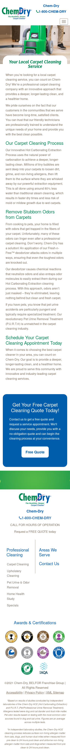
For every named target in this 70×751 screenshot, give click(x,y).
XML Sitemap (55, 692)
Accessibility (14, 692)
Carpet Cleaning (18, 564)
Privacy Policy (34, 692)
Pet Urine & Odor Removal (18, 584)
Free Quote (35, 452)
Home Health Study (15, 596)
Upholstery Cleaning (14, 573)
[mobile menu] (64, 21)
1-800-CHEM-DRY (52, 11)
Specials (12, 605)
